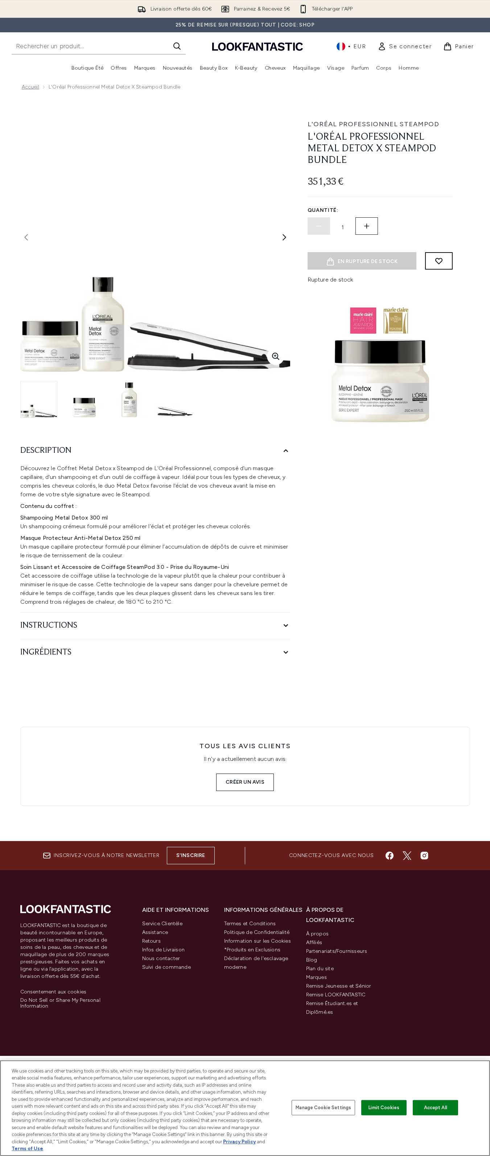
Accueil (30, 87)
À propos (317, 934)
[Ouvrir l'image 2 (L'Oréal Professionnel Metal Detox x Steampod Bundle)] (84, 399)
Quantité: (323, 210)
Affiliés (314, 942)
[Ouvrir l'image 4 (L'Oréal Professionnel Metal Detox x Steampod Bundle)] (174, 399)
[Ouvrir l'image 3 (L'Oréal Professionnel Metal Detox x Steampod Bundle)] (129, 399)
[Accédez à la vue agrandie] (275, 356)
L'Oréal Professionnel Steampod (373, 124)
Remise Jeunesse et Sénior (338, 986)
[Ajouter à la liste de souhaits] (439, 261)
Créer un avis (245, 782)
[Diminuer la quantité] (319, 226)
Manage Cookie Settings (323, 1107)
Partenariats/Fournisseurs (336, 951)
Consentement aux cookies (53, 992)
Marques (316, 977)
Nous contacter (161, 958)
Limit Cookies (383, 1107)
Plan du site (320, 969)
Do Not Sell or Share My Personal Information (60, 1003)
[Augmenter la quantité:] (366, 226)
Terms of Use (27, 1148)
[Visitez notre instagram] (424, 855)
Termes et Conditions (250, 924)
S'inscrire (190, 855)
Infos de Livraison (163, 950)
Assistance (155, 932)
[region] (245, 1108)
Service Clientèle (162, 924)
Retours (151, 941)
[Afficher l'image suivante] (284, 237)
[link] (404, 46)
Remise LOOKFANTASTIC (336, 995)
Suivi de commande (166, 967)
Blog (311, 960)
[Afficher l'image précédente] (26, 237)
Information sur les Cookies (257, 941)
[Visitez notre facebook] (389, 855)
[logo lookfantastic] (257, 46)
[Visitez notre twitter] (407, 855)
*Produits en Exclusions (252, 950)
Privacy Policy (239, 1141)
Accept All (435, 1107)
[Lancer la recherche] (177, 46)
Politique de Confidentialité (257, 932)
